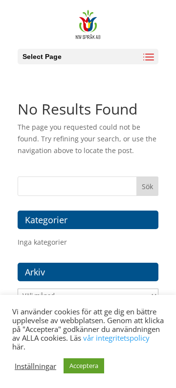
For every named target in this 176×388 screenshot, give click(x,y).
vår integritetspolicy (116, 338)
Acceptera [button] (83, 365)
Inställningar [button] (35, 366)
